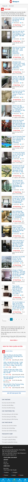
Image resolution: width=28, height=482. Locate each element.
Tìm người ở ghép (7, 434)
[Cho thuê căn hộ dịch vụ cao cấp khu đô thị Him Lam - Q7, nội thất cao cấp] (7, 157)
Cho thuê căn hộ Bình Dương (9, 430)
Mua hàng (6, 468)
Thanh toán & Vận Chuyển (10, 470)
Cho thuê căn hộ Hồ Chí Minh (9, 425)
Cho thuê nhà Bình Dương (8, 407)
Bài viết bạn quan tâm (14, 393)
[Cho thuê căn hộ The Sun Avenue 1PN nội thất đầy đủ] (7, 23)
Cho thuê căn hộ (7, 422)
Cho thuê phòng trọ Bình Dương (10, 419)
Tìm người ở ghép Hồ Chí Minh (9, 437)
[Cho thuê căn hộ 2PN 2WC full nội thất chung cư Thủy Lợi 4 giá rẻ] (7, 96)
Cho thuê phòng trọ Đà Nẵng (9, 416)
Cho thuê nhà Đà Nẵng (7, 405)
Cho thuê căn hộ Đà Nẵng (8, 428)
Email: (9, 455)
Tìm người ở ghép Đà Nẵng (9, 439)
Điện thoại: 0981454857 (7, 453)
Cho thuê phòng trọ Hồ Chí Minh (10, 414)
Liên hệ (5, 462)
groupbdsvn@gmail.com (11, 455)
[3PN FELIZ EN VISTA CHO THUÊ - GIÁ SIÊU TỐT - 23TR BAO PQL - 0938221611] (7, 52)
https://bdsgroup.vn (22, 453)
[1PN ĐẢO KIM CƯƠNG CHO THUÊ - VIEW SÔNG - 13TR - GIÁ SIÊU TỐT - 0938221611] (7, 67)
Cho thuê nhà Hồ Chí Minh (8, 402)
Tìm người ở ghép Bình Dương (9, 442)
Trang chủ (6, 463)
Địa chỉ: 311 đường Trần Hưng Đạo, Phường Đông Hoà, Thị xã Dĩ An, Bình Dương (13, 450)
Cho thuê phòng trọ (8, 411)
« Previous (4, 320)
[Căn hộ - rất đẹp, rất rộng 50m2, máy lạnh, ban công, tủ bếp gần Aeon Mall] (7, 81)
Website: (19, 453)
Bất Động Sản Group (7, 447)
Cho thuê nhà (6, 399)
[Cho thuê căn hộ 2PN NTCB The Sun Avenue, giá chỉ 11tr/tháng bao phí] (7, 261)
